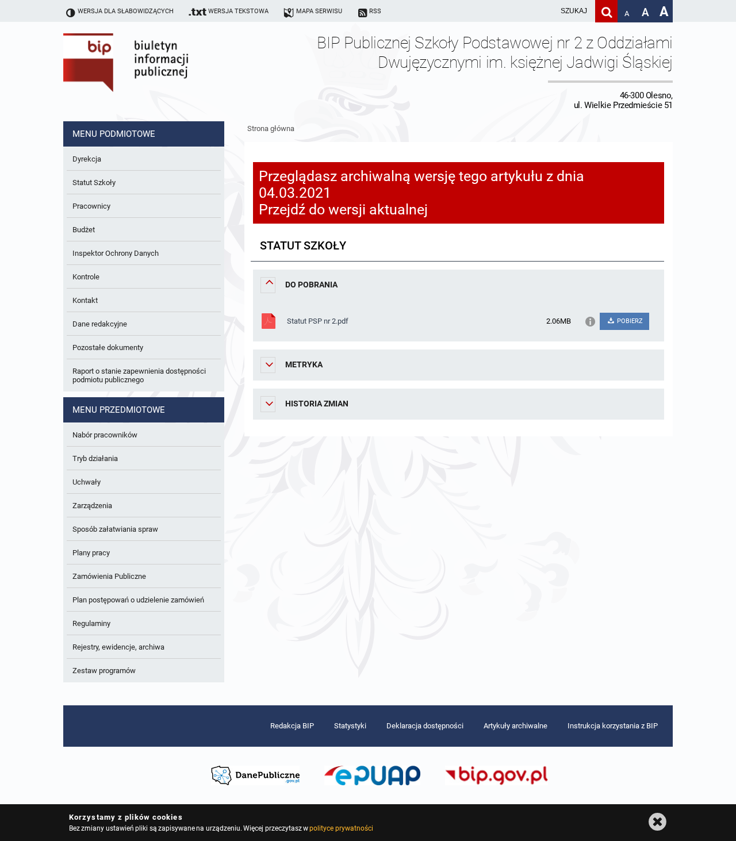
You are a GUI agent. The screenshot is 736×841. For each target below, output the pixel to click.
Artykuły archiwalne (515, 725)
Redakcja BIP (292, 725)
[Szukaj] (606, 11)
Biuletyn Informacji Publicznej (158, 71)
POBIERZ (629, 321)
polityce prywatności (341, 828)
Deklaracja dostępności (424, 725)
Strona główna (270, 128)
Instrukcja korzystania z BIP (613, 725)
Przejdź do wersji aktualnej (343, 209)
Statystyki (350, 725)
